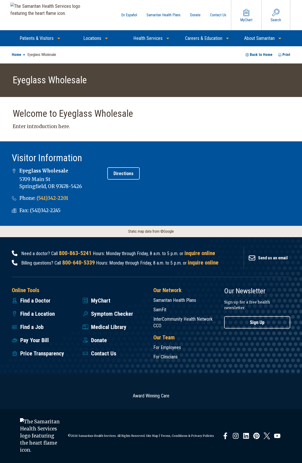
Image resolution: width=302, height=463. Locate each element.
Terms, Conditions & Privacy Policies (187, 436)
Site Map (152, 436)
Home (16, 54)
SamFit (159, 309)
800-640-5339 (78, 262)
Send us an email (273, 257)
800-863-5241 (75, 253)
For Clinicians (165, 357)
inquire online (200, 253)
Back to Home (261, 54)
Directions (123, 173)
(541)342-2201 (52, 198)
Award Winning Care (151, 396)
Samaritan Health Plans (174, 300)
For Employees (167, 347)
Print (286, 54)
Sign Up (257, 322)
